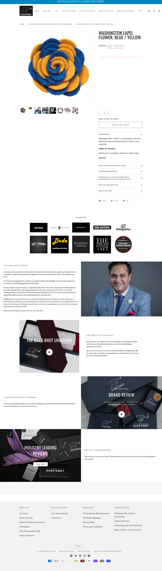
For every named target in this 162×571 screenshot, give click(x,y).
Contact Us (56, 517)
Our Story (24, 513)
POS (95, 551)
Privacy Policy (89, 522)
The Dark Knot (45, 551)
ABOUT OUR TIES (105, 191)
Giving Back (25, 526)
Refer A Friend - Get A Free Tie (127, 529)
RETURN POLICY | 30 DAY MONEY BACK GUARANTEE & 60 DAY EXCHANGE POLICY (115, 178)
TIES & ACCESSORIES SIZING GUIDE (112, 165)
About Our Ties (26, 517)
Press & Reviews (27, 535)
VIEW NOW (40, 464)
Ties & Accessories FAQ (108, 185)
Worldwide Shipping (91, 517)
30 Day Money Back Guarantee (96, 513)
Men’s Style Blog (66, 551)
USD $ (140, 10)
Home (22, 24)
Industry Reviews (121, 521)
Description (104, 134)
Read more (102, 158)
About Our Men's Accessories (32, 522)
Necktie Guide (84, 551)
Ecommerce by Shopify (111, 551)
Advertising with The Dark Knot (128, 525)
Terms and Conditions (92, 526)
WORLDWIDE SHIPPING (108, 171)
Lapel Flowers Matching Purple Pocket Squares (50, 24)
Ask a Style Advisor (59, 513)
